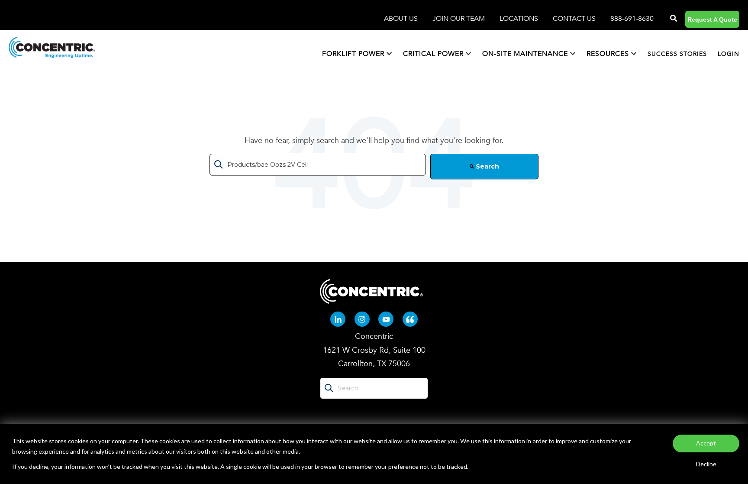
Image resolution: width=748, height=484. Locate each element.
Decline (706, 464)
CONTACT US (574, 18)
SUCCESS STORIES (677, 54)
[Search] (673, 18)
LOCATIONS (520, 18)
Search (486, 166)
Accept (706, 443)
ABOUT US (401, 18)
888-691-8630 (632, 18)
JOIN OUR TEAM (459, 18)
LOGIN (728, 54)
